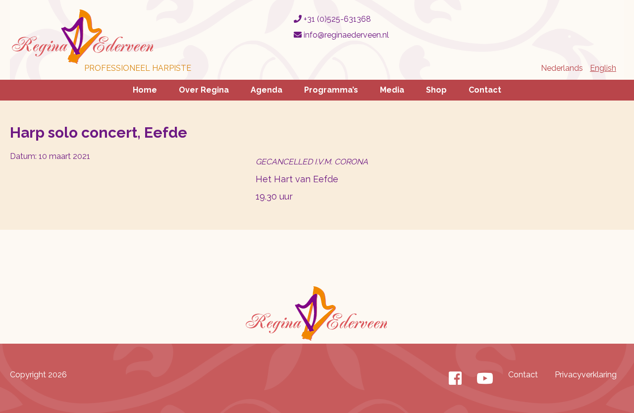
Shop (436, 90)
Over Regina (204, 90)
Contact (485, 90)
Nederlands (562, 68)
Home (145, 90)
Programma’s (331, 90)
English (603, 68)
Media (392, 90)
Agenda (266, 90)
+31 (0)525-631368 (336, 19)
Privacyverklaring (586, 374)
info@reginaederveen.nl (345, 35)
